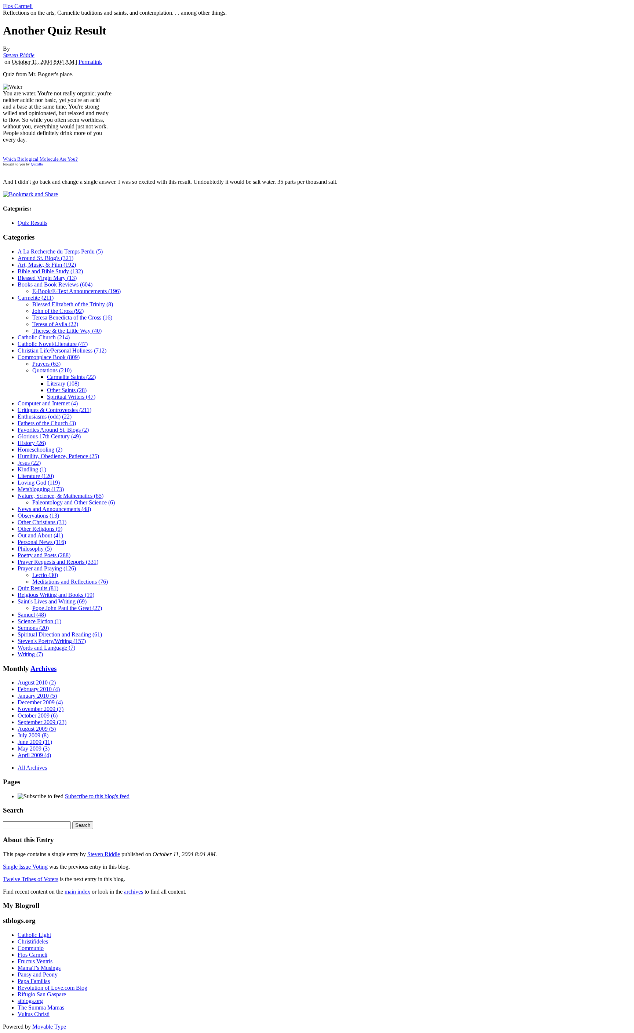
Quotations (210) (52, 370)
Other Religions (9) (40, 529)
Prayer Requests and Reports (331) (58, 562)
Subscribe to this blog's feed (97, 796)
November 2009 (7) (40, 709)
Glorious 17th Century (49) (49, 436)
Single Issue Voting (25, 867)
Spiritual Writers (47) (71, 397)
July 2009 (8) (33, 735)
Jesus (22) (29, 463)
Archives (43, 668)
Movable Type (49, 1026)
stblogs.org (30, 1001)
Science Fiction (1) (39, 621)
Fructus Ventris (35, 961)
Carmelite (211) (36, 298)
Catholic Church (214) (44, 337)
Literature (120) (36, 476)
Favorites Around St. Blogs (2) (53, 430)
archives (133, 891)
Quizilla (37, 164)
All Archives (32, 767)
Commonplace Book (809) (49, 357)
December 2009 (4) (40, 702)
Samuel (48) (32, 615)
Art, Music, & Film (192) (47, 265)
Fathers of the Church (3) (47, 423)
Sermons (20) (33, 628)
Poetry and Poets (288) (44, 555)
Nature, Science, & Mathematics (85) (60, 496)
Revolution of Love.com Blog (52, 988)
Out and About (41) (40, 535)
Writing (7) (30, 654)
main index (77, 891)
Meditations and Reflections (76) (70, 581)
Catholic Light (34, 935)
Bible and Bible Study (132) (50, 271)
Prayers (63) (46, 364)
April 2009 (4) (34, 755)
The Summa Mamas (41, 1007)
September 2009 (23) (42, 722)
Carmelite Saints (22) (71, 377)
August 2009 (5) (37, 729)
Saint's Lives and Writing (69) (52, 601)
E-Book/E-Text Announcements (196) (76, 291)
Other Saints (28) (67, 390)
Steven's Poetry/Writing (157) (52, 641)
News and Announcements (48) (54, 509)
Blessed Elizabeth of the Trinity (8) (72, 304)
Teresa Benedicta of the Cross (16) (72, 317)
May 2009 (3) (34, 748)
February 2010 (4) (39, 689)
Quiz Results (32, 223)
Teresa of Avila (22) (55, 324)
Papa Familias (34, 981)
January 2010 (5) (37, 696)
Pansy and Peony (38, 974)
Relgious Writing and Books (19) (56, 595)
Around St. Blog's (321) (45, 258)
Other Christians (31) (42, 522)
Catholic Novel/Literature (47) (53, 344)
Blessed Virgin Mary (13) (47, 278)
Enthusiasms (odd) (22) (45, 416)
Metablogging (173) (41, 489)
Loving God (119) (39, 482)
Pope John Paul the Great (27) (67, 608)
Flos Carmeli (18, 6)
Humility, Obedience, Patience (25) (58, 456)
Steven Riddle (18, 55)
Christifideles (33, 941)
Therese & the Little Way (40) (67, 331)
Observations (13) (38, 515)
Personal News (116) (42, 542)
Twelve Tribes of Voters (30, 879)
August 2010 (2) (37, 682)
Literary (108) (63, 383)
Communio (31, 948)
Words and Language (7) (46, 648)
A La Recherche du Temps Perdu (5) (60, 251)
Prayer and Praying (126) (47, 568)
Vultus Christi (34, 1014)
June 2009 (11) (35, 742)
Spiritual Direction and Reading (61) (60, 634)
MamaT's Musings (39, 968)
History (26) (32, 443)
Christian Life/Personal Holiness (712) (62, 350)
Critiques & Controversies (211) (54, 410)
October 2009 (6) (38, 715)
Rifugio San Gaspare (42, 994)
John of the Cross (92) (58, 311)
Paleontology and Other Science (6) (73, 502)
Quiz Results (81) (38, 588)
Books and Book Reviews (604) (55, 284)
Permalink (90, 62)
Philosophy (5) (35, 548)
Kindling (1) (32, 469)
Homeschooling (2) (40, 449)
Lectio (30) (45, 575)
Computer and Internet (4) (48, 403)
